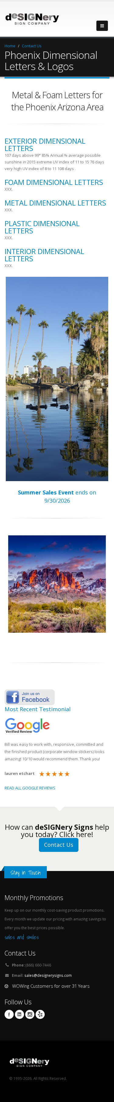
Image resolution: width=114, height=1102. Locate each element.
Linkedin (19, 1014)
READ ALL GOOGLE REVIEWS (30, 788)
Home (10, 46)
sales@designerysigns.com (48, 975)
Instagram (29, 1014)
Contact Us (32, 46)
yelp (40, 1014)
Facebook (9, 1014)
